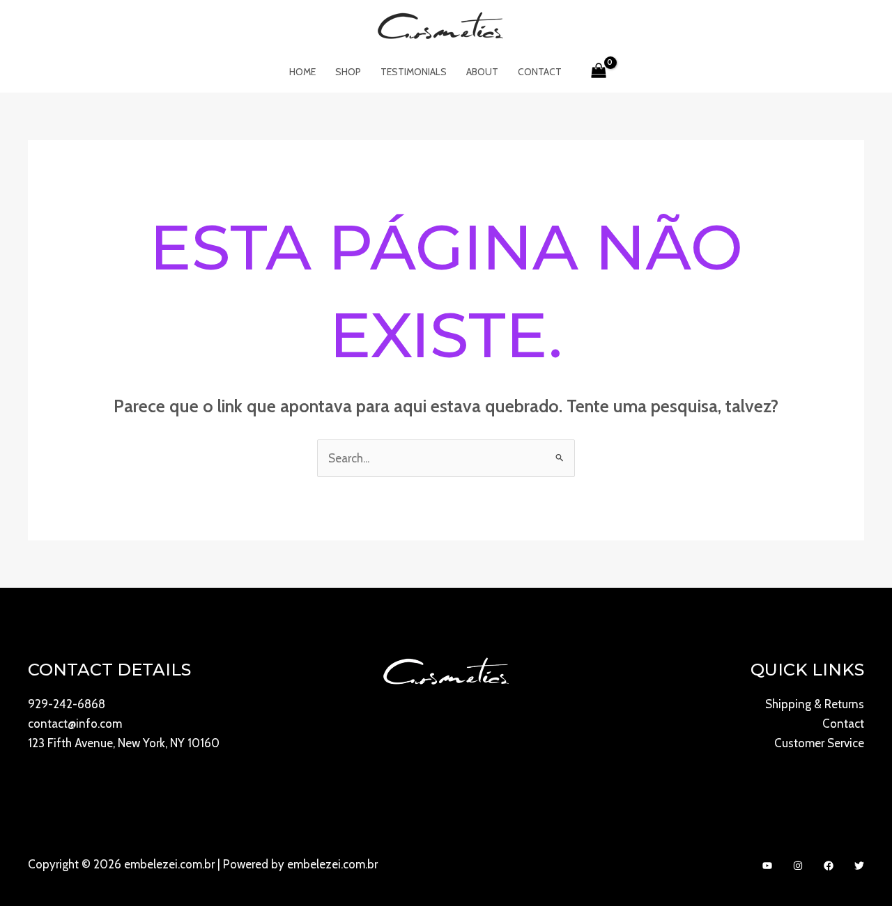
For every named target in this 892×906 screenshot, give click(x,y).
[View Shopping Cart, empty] (599, 72)
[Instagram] (798, 865)
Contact (540, 71)
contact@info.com (75, 724)
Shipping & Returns (814, 704)
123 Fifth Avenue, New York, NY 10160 (124, 743)
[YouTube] (767, 865)
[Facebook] (828, 865)
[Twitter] (859, 865)
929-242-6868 (66, 704)
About (482, 71)
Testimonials (413, 71)
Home (302, 71)
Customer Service (819, 743)
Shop (348, 71)
